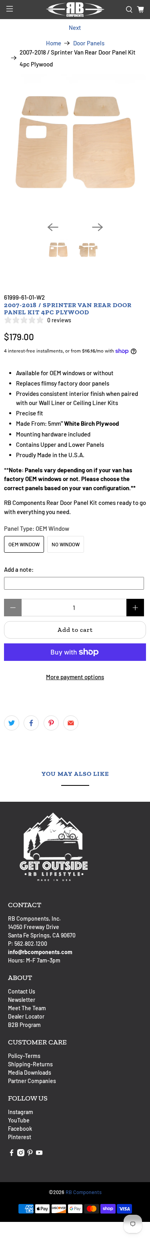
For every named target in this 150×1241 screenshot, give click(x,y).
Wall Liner (52, 402)
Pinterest (19, 1137)
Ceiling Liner (89, 402)
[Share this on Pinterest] (51, 723)
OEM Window (24, 544)
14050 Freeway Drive (33, 926)
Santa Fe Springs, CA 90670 (42, 935)
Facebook (20, 1128)
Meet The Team (27, 1008)
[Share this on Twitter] (11, 723)
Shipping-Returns (30, 1064)
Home (53, 43)
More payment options (75, 676)
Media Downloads (29, 1072)
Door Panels (88, 43)
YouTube (19, 1120)
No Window (66, 544)
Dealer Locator (26, 1016)
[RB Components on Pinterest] (30, 1154)
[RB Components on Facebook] (11, 1154)
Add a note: (19, 569)
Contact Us (21, 991)
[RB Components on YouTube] (39, 1154)
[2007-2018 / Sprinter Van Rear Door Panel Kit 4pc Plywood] (75, 144)
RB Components (84, 1192)
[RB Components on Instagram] (20, 1154)
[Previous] (53, 227)
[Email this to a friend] (70, 723)
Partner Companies (32, 1080)
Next (75, 27)
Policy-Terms (24, 1055)
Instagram (20, 1112)
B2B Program (24, 1024)
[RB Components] (75, 9)
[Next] (98, 227)
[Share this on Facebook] (31, 723)
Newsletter (21, 999)
